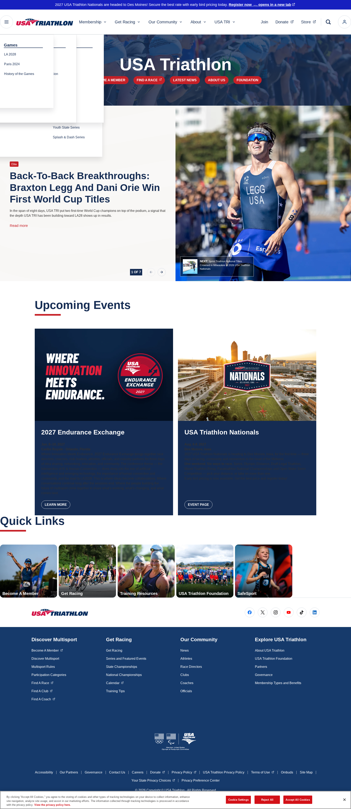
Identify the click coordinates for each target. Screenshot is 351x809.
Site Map (306, 772)
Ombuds (287, 772)
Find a (151, 80)
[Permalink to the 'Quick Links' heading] (69, 520)
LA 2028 (10, 54)
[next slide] (162, 272)
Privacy (184, 772)
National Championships (124, 675)
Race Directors (191, 666)
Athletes (186, 658)
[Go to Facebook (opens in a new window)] (250, 612)
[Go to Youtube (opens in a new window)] (289, 612)
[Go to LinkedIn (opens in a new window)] (315, 612)
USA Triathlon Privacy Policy (223, 772)
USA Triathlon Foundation (273, 658)
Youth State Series (66, 127)
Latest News (185, 80)
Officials (186, 691)
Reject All (267, 799)
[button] (217, 266)
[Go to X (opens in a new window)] (263, 612)
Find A (42, 683)
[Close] (344, 799)
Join (264, 22)
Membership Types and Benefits (278, 683)
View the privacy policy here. (52, 804)
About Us (216, 80)
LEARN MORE (56, 504)
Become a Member (109, 80)
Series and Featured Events (126, 658)
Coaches (186, 683)
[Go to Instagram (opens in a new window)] (276, 612)
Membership (90, 22)
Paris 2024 (12, 64)
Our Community (162, 22)
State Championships (121, 666)
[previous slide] (151, 272)
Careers (137, 772)
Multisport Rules (43, 666)
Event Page (198, 504)
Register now (260, 5)
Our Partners (69, 772)
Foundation (247, 80)
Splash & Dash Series (69, 137)
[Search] (328, 21)
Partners (261, 666)
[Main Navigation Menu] (6, 21)
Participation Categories (48, 675)
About (196, 22)
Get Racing (125, 22)
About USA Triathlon (269, 650)
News (184, 650)
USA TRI (222, 22)
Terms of (262, 772)
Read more (19, 226)
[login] (344, 21)
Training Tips (115, 691)
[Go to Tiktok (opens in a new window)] (302, 612)
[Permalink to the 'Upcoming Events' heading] (135, 305)
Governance (264, 675)
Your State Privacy (153, 780)
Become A (47, 650)
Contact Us (117, 772)
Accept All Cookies (298, 799)
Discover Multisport (45, 658)
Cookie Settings (238, 799)
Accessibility (44, 772)
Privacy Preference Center (201, 780)
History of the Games (19, 74)
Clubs (184, 675)
